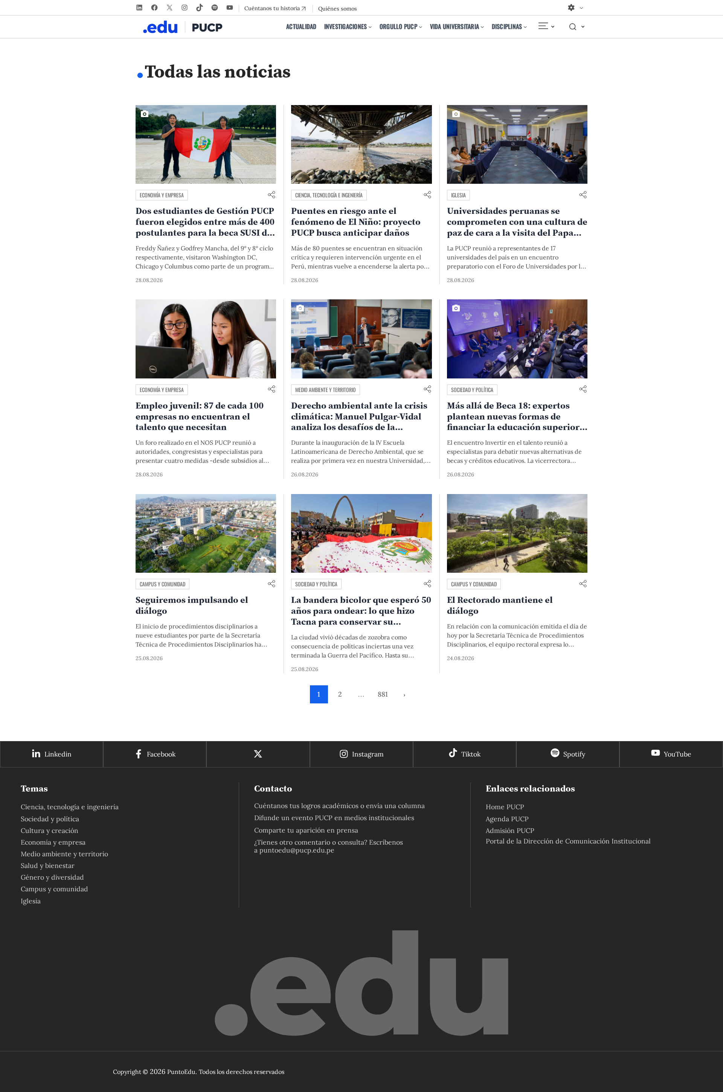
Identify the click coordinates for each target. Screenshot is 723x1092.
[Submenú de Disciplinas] (525, 27)
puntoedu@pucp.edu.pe (296, 850)
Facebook (161, 754)
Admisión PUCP (510, 830)
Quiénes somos (337, 8)
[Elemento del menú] (546, 26)
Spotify (574, 754)
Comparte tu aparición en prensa (306, 830)
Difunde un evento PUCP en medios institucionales (334, 817)
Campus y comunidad (162, 584)
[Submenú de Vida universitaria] (482, 27)
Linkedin (58, 754)
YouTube (677, 754)
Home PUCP (505, 806)
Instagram (368, 754)
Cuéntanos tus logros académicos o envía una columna (339, 805)
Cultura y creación (49, 830)
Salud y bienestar (48, 865)
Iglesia (458, 195)
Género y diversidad (52, 877)
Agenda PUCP (507, 818)
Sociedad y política (472, 389)
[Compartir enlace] (271, 195)
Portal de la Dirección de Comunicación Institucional (568, 841)
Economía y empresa (162, 195)
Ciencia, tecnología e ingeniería (329, 195)
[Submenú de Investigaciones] (370, 27)
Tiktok (470, 754)
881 (383, 694)
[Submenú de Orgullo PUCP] (421, 27)
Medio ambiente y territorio (325, 389)
